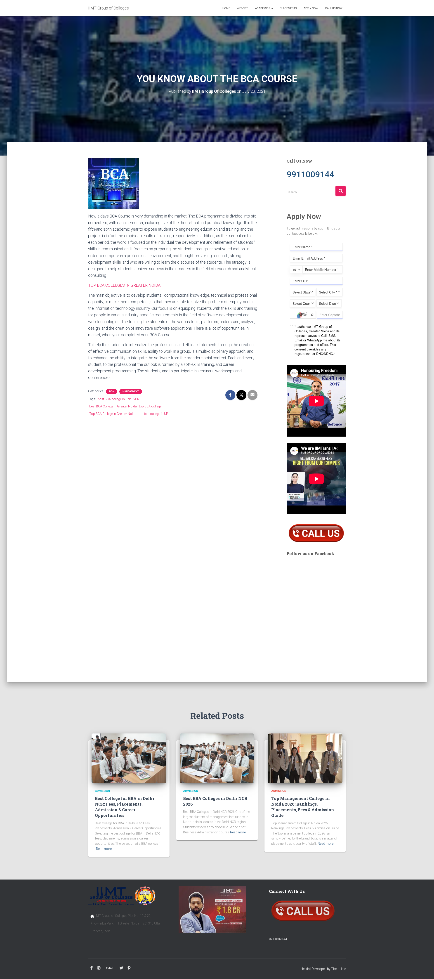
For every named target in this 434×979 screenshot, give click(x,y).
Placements (288, 8)
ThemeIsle (338, 969)
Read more (104, 849)
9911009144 (278, 939)
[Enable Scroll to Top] (425, 970)
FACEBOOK (91, 968)
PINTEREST (129, 968)
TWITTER (121, 968)
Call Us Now (333, 8)
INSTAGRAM (99, 968)
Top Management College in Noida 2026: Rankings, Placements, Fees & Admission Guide (302, 807)
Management (131, 391)
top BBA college (150, 406)
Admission (102, 790)
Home (226, 8)
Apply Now (311, 8)
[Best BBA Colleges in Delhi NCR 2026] (217, 758)
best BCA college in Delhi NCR (118, 399)
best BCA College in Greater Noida (113, 406)
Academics (263, 8)
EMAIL (110, 968)
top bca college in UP (153, 414)
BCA (111, 391)
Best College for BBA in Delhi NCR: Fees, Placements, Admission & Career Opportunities (124, 807)
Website (242, 8)
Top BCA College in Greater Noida (112, 414)
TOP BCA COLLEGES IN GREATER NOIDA (124, 285)
